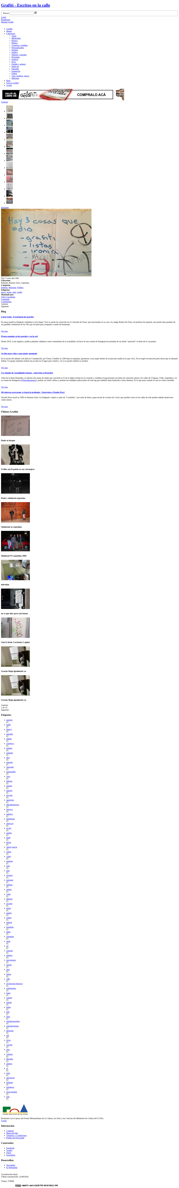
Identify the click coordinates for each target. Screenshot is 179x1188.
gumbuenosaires (13, 1021)
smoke (9, 889)
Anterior (4, 102)
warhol (9, 998)
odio (14, 292)
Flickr (8, 1153)
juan (8, 866)
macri (3, 292)
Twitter (9, 1150)
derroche (9, 1031)
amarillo (9, 734)
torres (8, 908)
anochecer (10, 1078)
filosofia (9, 1059)
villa (8, 979)
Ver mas (4, 331)
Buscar (6, 13)
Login (3, 17)
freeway (9, 809)
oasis (8, 941)
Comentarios (6, 302)
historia (9, 781)
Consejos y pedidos (20, 45)
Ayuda (9, 85)
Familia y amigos (19, 64)
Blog (8, 81)
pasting (9, 748)
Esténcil (15, 59)
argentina (10, 936)
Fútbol (14, 73)
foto (8, 1012)
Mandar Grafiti (7, 22)
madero (9, 955)
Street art (15, 66)
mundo (9, 786)
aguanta (9, 762)
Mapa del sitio (12, 1133)
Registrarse (5, 20)
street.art (9, 823)
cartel (8, 856)
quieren (9, 720)
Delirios (15, 50)
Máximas (15, 78)
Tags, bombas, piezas (20, 76)
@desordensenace (28, 380)
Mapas (9, 31)
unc (7, 1035)
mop (8, 1016)
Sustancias (16, 71)
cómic (8, 852)
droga (8, 842)
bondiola (9, 927)
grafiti (19, 292)
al (7, 1068)
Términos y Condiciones (16, 1135)
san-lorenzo (11, 960)
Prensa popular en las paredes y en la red (19, 336)
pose (8, 1073)
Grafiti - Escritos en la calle (25, 5)
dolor (8, 932)
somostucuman (12, 1026)
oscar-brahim (11, 1092)
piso (8, 969)
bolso (8, 1007)
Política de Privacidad (15, 1138)
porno (8, 974)
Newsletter (10, 1165)
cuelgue (9, 1054)
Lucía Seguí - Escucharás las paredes (17, 317)
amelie (9, 739)
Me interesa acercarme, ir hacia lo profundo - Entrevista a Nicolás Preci (32, 392)
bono (8, 993)
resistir (9, 1002)
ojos (8, 1049)
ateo (8, 758)
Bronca (15, 40)
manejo (9, 790)
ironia (9, 292)
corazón (9, 951)
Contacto (10, 1131)
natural (9, 922)
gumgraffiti (10, 772)
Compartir (5, 299)
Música (15, 43)
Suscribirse (10, 1155)
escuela (9, 903)
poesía (9, 965)
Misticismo (16, 38)
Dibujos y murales (19, 55)
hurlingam (10, 819)
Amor (14, 36)
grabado (9, 753)
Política (15, 52)
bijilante (9, 1082)
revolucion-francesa (14, 984)
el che (8, 828)
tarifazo (9, 885)
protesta (9, 861)
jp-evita (9, 795)
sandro (9, 833)
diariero (9, 899)
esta (7, 1097)
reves (8, 1040)
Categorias (10, 33)
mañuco (9, 814)
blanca (9, 729)
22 (7, 946)
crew (8, 776)
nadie (8, 725)
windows (10, 743)
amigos (9, 1064)
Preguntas (16, 57)
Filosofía (15, 69)
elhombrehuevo (12, 805)
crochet (9, 1045)
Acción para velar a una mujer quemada (19, 353)
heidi (8, 838)
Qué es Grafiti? (12, 83)
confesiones (11, 988)
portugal (9, 880)
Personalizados (18, 48)
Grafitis (9, 29)
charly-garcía (11, 847)
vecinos (9, 875)
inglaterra (10, 1087)
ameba (9, 913)
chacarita (10, 767)
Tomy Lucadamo (8, 297)
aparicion (10, 800)
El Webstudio (11, 1167)
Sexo (14, 62)
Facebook (10, 1148)
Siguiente (5, 207)
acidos (9, 918)
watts (8, 894)
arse (8, 871)
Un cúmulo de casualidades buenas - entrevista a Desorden (27, 373)
